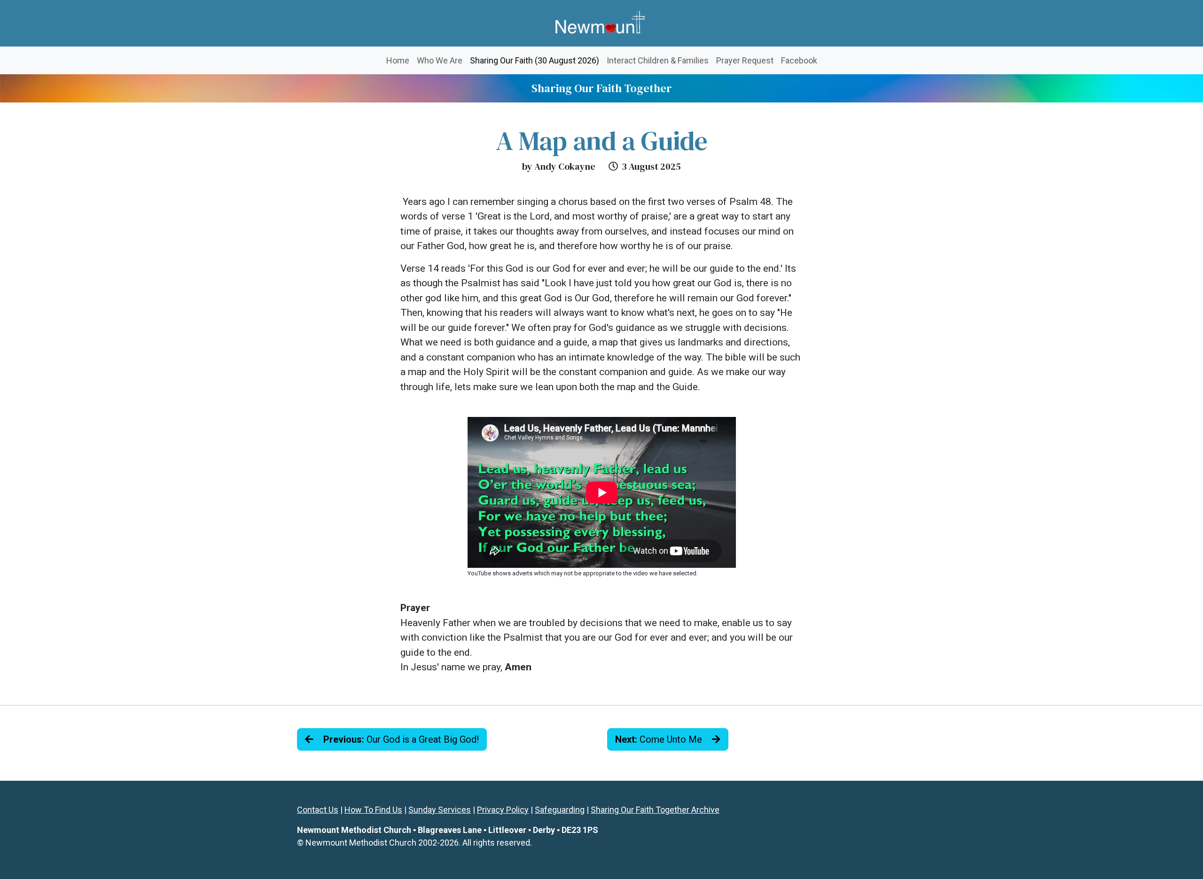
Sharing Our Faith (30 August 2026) (536, 60)
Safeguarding (560, 810)
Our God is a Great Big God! (401, 739)
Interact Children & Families (658, 60)
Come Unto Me (659, 739)
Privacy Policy (503, 810)
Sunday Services (439, 810)
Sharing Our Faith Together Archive (655, 810)
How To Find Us (373, 810)
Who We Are (439, 60)
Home (397, 60)
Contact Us (317, 810)
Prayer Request (744, 60)
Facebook (799, 60)
